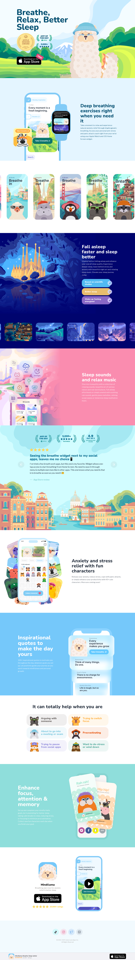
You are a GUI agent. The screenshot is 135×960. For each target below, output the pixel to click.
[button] (21, 464)
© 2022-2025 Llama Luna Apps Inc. (67, 940)
